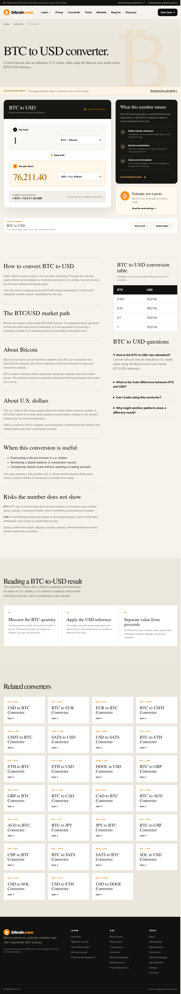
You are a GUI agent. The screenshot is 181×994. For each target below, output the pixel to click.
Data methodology (156, 961)
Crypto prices (115, 951)
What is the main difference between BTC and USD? (142, 384)
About (150, 940)
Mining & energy (78, 956)
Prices (59, 12)
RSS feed (151, 976)
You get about (24, 166)
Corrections (152, 956)
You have (21, 129)
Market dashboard (117, 961)
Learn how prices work (133, 177)
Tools (88, 12)
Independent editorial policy (162, 2)
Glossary (130, 12)
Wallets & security (78, 946)
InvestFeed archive (117, 971)
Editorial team (153, 946)
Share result (137, 226)
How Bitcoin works (79, 951)
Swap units (58, 155)
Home (6, 24)
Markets (101, 12)
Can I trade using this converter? (137, 397)
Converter (74, 12)
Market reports (115, 966)
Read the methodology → (144, 208)
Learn (46, 12)
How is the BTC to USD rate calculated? (142, 355)
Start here (168, 12)
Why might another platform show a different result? (138, 410)
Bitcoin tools (114, 940)
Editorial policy (154, 951)
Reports (116, 12)
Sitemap (151, 971)
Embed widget (159, 226)
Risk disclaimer (154, 966)
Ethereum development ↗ (131, 2)
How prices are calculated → (163, 91)
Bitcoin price (114, 946)
